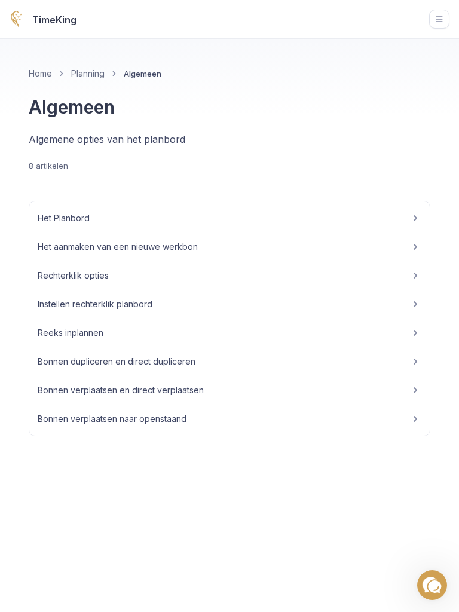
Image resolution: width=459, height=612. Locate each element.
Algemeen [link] (142, 73)
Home (40, 73)
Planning (88, 73)
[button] (432, 585)
